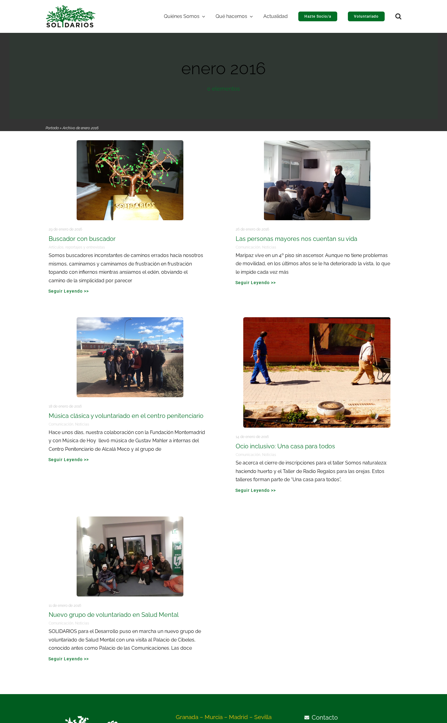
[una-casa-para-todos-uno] (316, 320)
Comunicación (248, 247)
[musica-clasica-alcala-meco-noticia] (130, 320)
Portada (52, 128)
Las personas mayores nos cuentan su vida (296, 238)
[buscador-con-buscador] (130, 143)
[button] (398, 16)
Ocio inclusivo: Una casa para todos (285, 446)
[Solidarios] (71, 8)
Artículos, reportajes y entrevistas (77, 247)
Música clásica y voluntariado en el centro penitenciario (126, 415)
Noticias (269, 247)
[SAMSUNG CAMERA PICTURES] (130, 519)
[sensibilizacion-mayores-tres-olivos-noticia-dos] (317, 143)
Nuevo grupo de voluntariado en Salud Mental (113, 614)
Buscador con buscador (82, 238)
